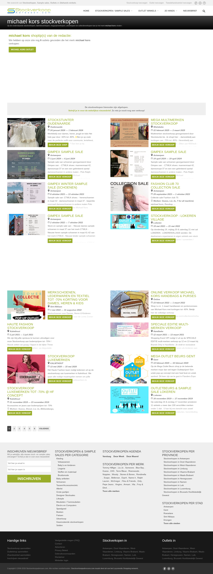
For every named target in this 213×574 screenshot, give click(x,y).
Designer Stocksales (65, 495)
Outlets (53, 3)
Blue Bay (140, 468)
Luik (134, 555)
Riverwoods (133, 471)
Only (140, 481)
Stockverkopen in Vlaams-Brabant (179, 472)
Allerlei (59, 488)
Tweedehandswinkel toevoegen (179, 3)
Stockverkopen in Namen (175, 482)
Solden (59, 525)
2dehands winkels (68, 3)
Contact (58, 543)
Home (86, 11)
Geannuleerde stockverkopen (69, 522)
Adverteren (60, 547)
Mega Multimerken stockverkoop (167, 121)
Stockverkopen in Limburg (175, 468)
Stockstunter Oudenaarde (61, 121)
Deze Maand (132, 456)
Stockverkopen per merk (123, 464)
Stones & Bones (127, 474)
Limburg (118, 551)
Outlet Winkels (147, 11)
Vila (133, 484)
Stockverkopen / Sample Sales (112, 11)
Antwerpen (168, 506)
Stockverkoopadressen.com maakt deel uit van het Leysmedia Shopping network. (104, 568)
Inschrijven (29, 479)
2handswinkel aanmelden (19, 555)
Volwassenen (64, 462)
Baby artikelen (62, 478)
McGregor (115, 481)
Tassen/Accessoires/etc (67, 485)
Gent (166, 510)
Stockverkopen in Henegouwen (178, 478)
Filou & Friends (129, 481)
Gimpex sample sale (65, 152)
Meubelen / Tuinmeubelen (68, 502)
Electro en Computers (66, 505)
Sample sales (43, 3)
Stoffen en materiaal (67, 472)
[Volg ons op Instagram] (200, 3)
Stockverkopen (29, 3)
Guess (165, 201)
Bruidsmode (63, 475)
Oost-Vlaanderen (121, 548)
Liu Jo (173, 201)
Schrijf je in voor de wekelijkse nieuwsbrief (89, 110)
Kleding (59, 458)
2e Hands (170, 11)
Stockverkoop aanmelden (19, 548)
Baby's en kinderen (66, 465)
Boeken (59, 512)
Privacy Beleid (61, 550)
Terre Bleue (121, 471)
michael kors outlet (22, 50)
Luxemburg (108, 558)
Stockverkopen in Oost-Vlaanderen (180, 462)
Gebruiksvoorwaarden (65, 554)
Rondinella (141, 474)
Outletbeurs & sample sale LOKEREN (171, 390)
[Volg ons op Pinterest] (204, 3)
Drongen (168, 520)
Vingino (118, 484)
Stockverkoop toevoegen (136, 3)
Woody (115, 474)
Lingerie (61, 468)
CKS (112, 471)
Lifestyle (60, 498)
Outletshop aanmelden (17, 551)
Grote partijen (62, 492)
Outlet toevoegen (156, 3)
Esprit (124, 478)
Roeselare (168, 513)
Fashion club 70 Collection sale (165, 185)
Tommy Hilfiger (109, 468)
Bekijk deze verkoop (163, 145)
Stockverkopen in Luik (174, 485)
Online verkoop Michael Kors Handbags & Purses (173, 294)
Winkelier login (61, 560)
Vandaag (107, 456)
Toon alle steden (172, 523)
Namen (127, 555)
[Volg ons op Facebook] (195, 3)
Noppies (106, 474)
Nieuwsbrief (190, 11)
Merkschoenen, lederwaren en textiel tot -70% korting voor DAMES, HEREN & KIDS (68, 297)
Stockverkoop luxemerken (61, 358)
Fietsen (59, 515)
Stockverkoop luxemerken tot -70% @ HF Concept (30, 391)
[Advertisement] (106, 266)
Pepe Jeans (108, 484)
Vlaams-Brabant (130, 551)
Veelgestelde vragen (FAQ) (67, 540)
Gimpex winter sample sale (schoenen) (68, 185)
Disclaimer (59, 557)
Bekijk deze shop (58, 145)
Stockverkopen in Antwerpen (177, 458)
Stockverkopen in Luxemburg (177, 488)
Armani (127, 484)
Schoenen (61, 482)
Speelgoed (61, 508)
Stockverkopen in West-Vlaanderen (180, 465)
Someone (129, 468)
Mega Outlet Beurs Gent (173, 356)
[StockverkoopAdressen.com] (29, 11)
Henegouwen (117, 555)
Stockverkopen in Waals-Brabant (178, 475)
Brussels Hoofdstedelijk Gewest (128, 558)
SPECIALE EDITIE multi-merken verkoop (170, 326)
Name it (132, 478)
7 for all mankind (185, 201)
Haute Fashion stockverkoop (20, 326)
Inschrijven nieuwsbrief (17, 558)
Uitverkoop (61, 519)
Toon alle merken (111, 491)
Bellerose (115, 478)
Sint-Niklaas (169, 516)
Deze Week (118, 456)
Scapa (107, 478)
